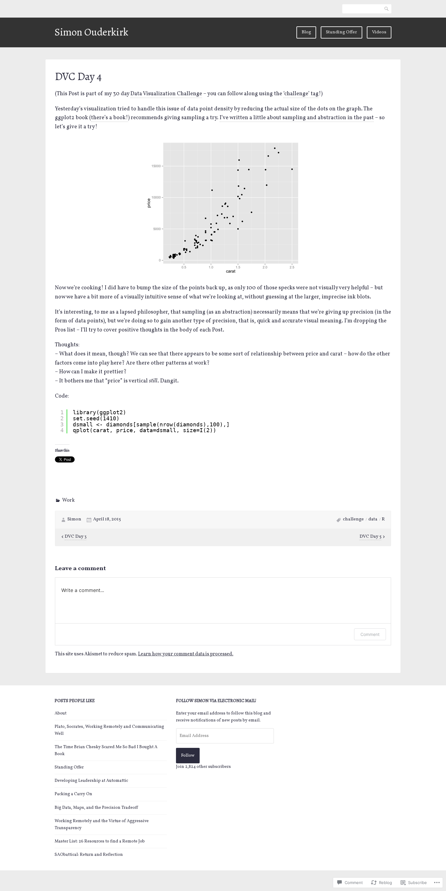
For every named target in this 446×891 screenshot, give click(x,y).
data (372, 519)
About (60, 713)
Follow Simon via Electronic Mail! (216, 701)
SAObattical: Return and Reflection (89, 855)
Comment (370, 634)
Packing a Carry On (73, 794)
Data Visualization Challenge (166, 94)
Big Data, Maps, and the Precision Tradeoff (96, 808)
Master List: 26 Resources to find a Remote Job (100, 841)
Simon (74, 519)
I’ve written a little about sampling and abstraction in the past (297, 118)
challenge (353, 519)
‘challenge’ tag (301, 94)
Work (68, 500)
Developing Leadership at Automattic (91, 781)
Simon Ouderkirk (91, 32)
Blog (306, 32)
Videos (379, 32)
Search (386, 9)
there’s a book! (109, 118)
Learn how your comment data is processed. (185, 654)
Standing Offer (341, 32)
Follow (187, 755)
